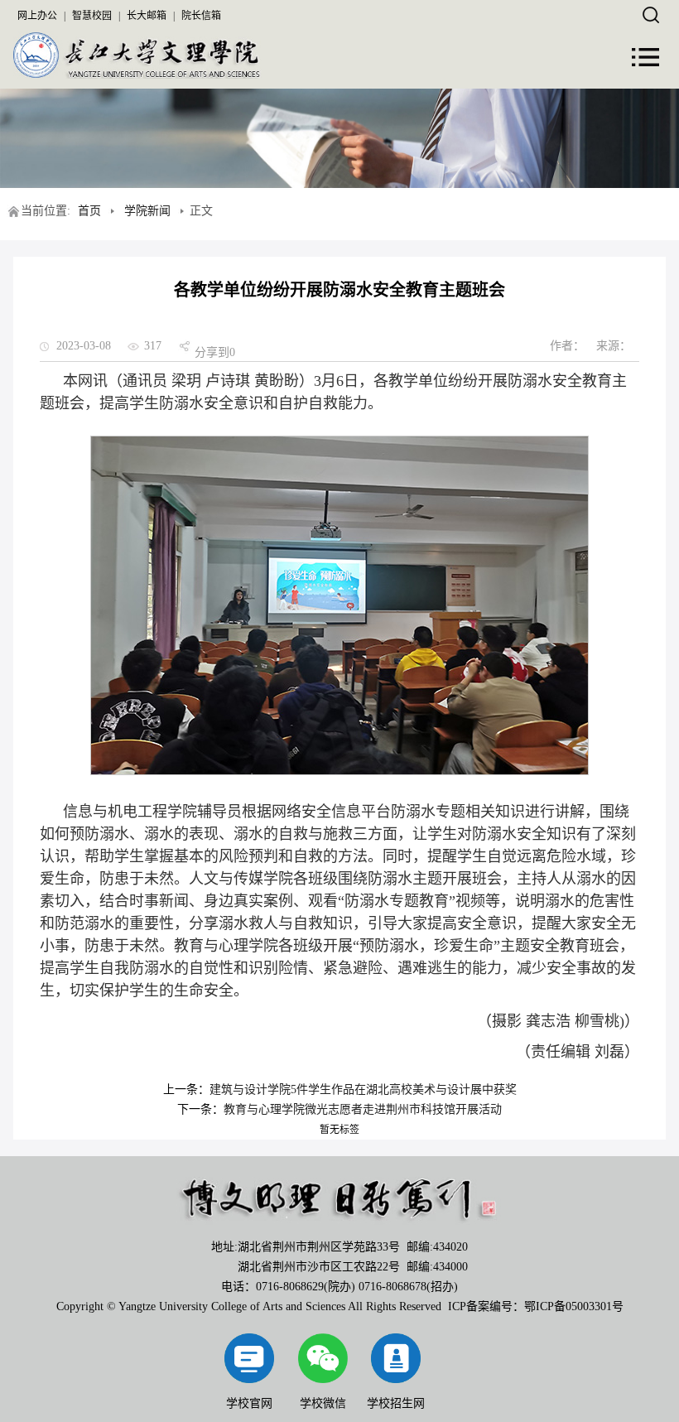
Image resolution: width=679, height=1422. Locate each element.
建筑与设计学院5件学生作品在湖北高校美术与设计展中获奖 (363, 1089)
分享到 (212, 352)
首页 (89, 211)
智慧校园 (92, 16)
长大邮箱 (146, 16)
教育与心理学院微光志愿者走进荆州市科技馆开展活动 (363, 1109)
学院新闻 (147, 211)
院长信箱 (201, 16)
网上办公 (37, 16)
